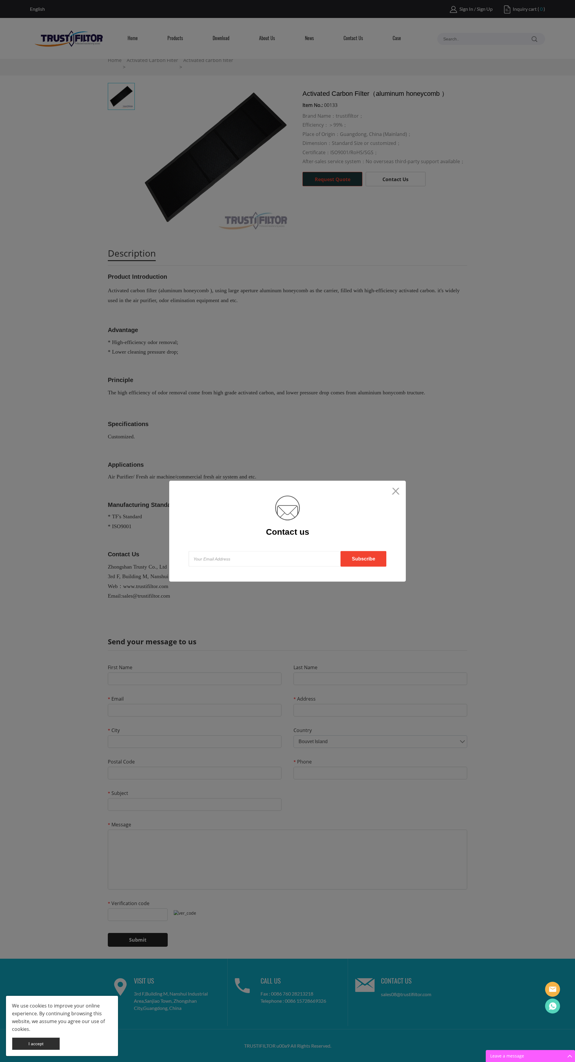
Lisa (552, 989)
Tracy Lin (552, 1006)
